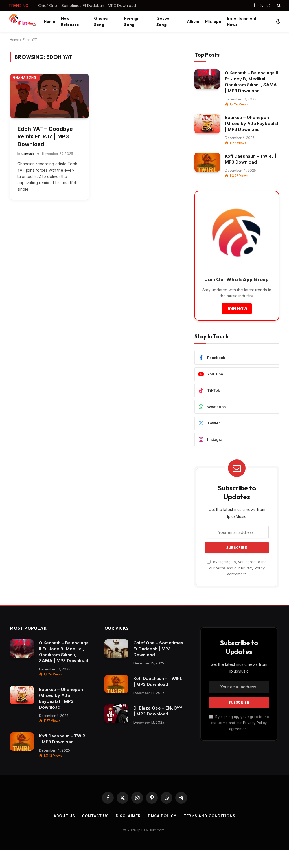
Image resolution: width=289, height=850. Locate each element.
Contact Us (95, 816)
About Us (64, 816)
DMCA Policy (162, 816)
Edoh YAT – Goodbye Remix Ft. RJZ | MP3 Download (45, 136)
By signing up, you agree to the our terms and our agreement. (238, 568)
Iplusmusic (25, 153)
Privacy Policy (253, 568)
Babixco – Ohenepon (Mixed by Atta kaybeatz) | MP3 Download (251, 123)
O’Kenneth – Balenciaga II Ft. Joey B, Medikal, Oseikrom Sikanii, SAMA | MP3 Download (251, 81)
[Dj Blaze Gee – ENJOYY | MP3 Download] (116, 713)
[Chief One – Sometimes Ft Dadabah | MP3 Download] (116, 648)
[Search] (278, 5)
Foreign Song (132, 21)
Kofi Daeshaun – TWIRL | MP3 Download (75, 5)
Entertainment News (242, 21)
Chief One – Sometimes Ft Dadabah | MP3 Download (158, 648)
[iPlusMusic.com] (22, 21)
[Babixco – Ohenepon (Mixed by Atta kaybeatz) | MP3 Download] (207, 123)
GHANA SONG (25, 78)
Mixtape (213, 21)
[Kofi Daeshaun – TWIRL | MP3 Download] (207, 162)
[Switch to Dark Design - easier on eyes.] (278, 21)
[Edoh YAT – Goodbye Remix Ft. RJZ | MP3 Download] (49, 96)
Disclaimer (128, 816)
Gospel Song (163, 21)
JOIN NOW (237, 308)
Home (49, 21)
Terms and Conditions (209, 816)
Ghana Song (101, 21)
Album (193, 21)
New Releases (70, 21)
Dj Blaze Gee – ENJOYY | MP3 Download (157, 711)
